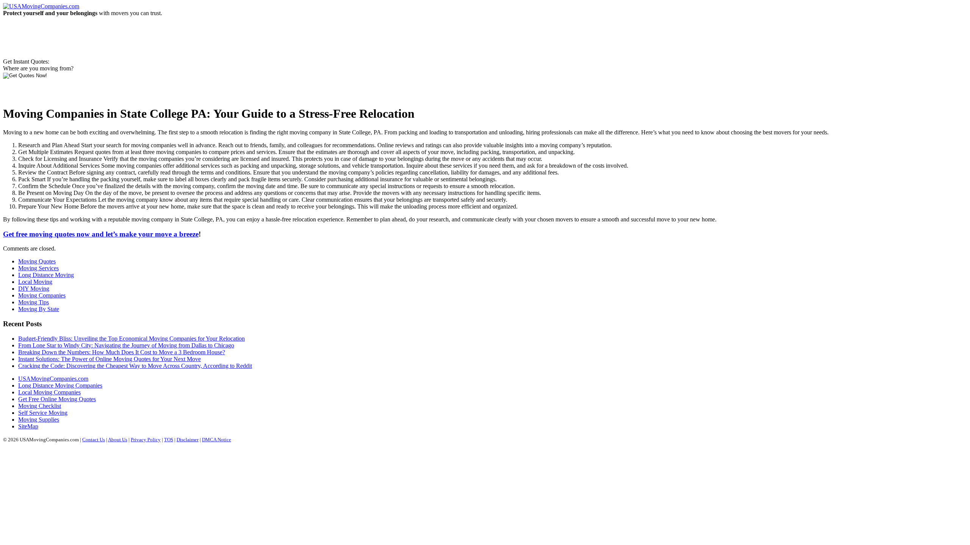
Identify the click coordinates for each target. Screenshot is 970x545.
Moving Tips (33, 302)
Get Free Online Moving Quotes (57, 399)
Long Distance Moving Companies (60, 385)
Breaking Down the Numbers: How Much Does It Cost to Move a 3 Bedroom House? (121, 352)
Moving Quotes (37, 261)
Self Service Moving (42, 413)
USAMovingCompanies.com (53, 378)
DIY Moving (33, 288)
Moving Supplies (38, 419)
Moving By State (38, 309)
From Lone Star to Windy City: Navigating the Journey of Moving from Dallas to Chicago (126, 345)
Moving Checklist (39, 406)
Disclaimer (188, 439)
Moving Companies (42, 295)
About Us (117, 439)
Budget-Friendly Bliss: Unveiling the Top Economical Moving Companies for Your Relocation (131, 338)
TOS (168, 439)
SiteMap (28, 426)
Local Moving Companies (49, 392)
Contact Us (93, 439)
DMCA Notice (216, 439)
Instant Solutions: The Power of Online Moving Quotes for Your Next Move (109, 359)
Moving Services (38, 268)
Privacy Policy (146, 439)
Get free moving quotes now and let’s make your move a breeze (101, 234)
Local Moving (35, 282)
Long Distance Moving (46, 275)
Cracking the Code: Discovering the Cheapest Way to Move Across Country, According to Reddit (135, 366)
